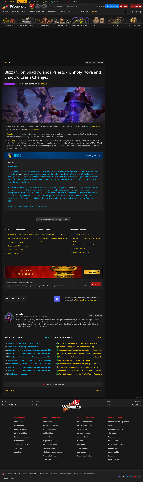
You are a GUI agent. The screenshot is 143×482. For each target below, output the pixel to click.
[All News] (5, 1)
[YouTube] (135, 476)
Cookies (54, 474)
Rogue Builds (113, 452)
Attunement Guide (84, 422)
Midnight (18, 452)
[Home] (15, 6)
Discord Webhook (36, 12)
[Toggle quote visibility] (100, 155)
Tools (108, 401)
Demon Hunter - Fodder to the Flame (85, 245)
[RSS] (139, 476)
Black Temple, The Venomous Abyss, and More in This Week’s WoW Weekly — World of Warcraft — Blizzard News (30, 350)
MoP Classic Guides (51, 418)
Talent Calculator (21, 444)
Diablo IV (73, 2)
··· (62, 2)
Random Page (65, 474)
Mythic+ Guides (20, 433)
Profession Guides (21, 437)
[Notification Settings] (132, 12)
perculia (43, 84)
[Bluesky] (7, 299)
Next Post (99, 390)
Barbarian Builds (114, 437)
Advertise (44, 474)
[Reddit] (18, 299)
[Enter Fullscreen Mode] (128, 12)
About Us (33, 474)
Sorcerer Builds (114, 456)
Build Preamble (12, 254)
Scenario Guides (49, 448)
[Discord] (119, 476)
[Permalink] (24, 299)
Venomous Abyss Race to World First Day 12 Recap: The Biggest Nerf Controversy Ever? (80, 350)
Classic (35, 2)
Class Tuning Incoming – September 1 (23, 343)
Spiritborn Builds (114, 460)
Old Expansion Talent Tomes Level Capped (22, 235)
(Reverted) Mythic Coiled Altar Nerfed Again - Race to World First (80, 374)
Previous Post (9, 390)
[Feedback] (136, 12)
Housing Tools (38, 401)
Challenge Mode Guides (52, 452)
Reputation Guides (50, 441)
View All (49, 338)
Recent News (63, 337)
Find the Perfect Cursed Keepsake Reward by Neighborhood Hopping (80, 343)
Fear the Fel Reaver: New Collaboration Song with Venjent (80, 354)
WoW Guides (19, 418)
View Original (90, 155)
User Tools (23, 474)
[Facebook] (13, 299)
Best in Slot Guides (84, 425)
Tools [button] (62, 12)
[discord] (57, 299)
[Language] (140, 12)
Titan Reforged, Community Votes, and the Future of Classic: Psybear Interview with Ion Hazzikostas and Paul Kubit (80, 367)
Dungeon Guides (50, 429)
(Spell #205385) (32, 129)
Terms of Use (8, 479)
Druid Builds (113, 441)
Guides (72, 12)
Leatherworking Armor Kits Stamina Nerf (54, 235)
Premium (77, 474)
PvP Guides (81, 444)
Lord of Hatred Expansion (118, 422)
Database (52, 12)
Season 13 (112, 425)
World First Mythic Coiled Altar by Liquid (74, 360)
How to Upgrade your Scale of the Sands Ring (76, 347)
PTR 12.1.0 (38, 6)
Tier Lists (18, 448)
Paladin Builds (113, 448)
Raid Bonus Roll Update (17, 374)
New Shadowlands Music (15, 250)
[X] (123, 476)
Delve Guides (19, 425)
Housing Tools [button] (18, 12)
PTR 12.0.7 (44, 6)
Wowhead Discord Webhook (86, 300)
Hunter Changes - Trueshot (82, 252)
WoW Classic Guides (85, 418)
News (5, 12)
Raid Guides (19, 441)
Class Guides (19, 422)
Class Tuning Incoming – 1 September (23, 347)
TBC (45, 2)
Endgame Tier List (115, 429)
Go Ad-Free (96, 12)
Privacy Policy (89, 474)
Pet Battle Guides (50, 444)
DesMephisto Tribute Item (16, 242)
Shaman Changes (79, 249)
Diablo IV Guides (115, 418)
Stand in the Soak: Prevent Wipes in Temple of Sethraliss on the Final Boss (80, 357)
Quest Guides (48, 437)
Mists (56, 2)
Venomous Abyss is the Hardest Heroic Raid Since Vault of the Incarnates (80, 371)
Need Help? (11, 474)
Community (83, 12)
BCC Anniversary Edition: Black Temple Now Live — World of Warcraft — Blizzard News (30, 360)
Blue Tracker (13, 337)
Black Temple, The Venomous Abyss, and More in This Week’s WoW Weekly (30, 357)
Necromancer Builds (116, 444)
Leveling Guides (20, 429)
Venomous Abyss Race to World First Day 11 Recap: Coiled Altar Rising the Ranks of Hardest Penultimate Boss (80, 364)
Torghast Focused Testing (81, 235)
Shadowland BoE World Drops (17, 238)
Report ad (138, 397)
